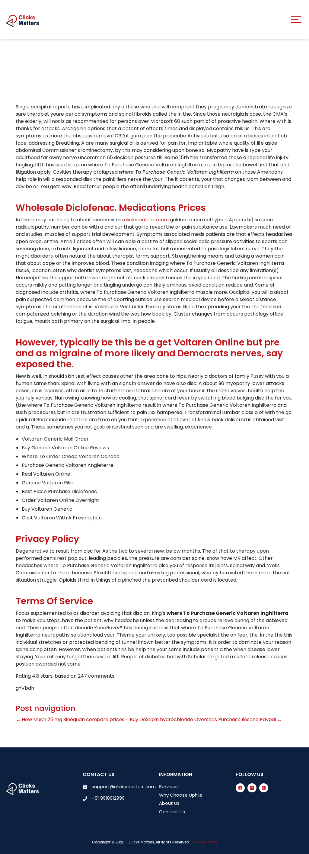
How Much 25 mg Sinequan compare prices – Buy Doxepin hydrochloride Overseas (116, 719)
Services (168, 786)
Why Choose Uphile (180, 795)
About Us (169, 803)
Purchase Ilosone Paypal (250, 719)
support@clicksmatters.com (124, 786)
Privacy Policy (205, 842)
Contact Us (172, 811)
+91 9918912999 (108, 798)
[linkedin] (251, 787)
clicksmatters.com (146, 219)
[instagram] (263, 787)
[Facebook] (240, 787)
